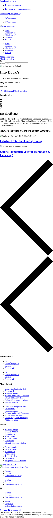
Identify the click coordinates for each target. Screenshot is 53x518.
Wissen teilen (10, 436)
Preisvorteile (10, 391)
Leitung (8, 361)
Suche (2, 64)
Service (8, 39)
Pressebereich (10, 368)
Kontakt (8, 471)
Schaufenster (10, 434)
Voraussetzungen (11, 393)
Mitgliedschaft (10, 35)
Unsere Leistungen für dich (15, 389)
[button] (26, 61)
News (7, 31)
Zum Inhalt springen (8, 1)
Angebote (9, 37)
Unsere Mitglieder (12, 364)
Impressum (9, 473)
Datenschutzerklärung (13, 476)
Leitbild (8, 366)
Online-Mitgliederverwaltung (16, 400)
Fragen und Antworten (14, 398)
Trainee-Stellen (11, 438)
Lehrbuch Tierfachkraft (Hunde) (21, 141)
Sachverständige (11, 429)
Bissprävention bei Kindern (15, 443)
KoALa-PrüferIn (11, 432)
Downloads (9, 441)
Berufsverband (10, 33)
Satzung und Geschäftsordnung (17, 396)
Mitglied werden (11, 402)
